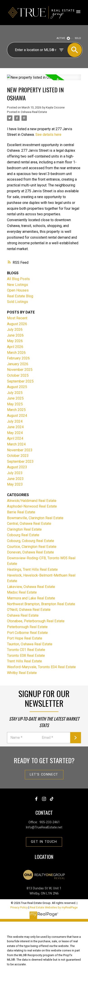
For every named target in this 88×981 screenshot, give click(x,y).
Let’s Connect (44, 774)
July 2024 (15, 421)
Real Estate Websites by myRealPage (54, 907)
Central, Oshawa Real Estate (29, 523)
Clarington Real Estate (24, 529)
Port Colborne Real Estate (27, 633)
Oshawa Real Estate (34, 112)
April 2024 (15, 438)
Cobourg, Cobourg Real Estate (30, 541)
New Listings (17, 285)
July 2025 (15, 393)
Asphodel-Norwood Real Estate (32, 506)
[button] (44, 774)
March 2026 (16, 352)
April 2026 (15, 347)
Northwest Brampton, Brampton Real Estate (41, 604)
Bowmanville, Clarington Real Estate (35, 518)
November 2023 (19, 450)
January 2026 (17, 364)
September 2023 (20, 461)
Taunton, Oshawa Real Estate (29, 644)
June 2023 (15, 479)
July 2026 (15, 329)
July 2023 (15, 473)
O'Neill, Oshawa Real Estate (29, 609)
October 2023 (18, 456)
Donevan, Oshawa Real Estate (30, 552)
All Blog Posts (18, 279)
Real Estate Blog (20, 296)
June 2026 (15, 335)
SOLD (78, 38)
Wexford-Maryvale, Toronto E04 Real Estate (41, 667)
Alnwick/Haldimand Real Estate (31, 501)
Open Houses (18, 290)
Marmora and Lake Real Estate (31, 598)
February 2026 (18, 358)
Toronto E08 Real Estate (26, 655)
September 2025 (20, 381)
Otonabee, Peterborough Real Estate (36, 621)
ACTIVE (61, 38)
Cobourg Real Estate (23, 535)
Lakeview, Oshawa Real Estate (31, 587)
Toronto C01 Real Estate (26, 650)
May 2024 (15, 433)
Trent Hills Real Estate (24, 661)
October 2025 (18, 375)
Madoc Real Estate (22, 592)
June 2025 (15, 398)
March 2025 (16, 410)
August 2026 (17, 324)
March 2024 (16, 444)
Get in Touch (44, 842)
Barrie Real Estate (21, 512)
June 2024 (15, 427)
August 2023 (17, 467)
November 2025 (19, 369)
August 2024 (17, 415)
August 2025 (17, 387)
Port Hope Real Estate (24, 638)
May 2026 (15, 341)
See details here (48, 134)
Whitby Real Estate (22, 673)
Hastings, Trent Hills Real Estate (32, 569)
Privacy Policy (19, 907)
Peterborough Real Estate (27, 627)
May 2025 (15, 404)
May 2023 (15, 484)
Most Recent (17, 318)
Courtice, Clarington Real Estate (31, 547)
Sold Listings (17, 302)
